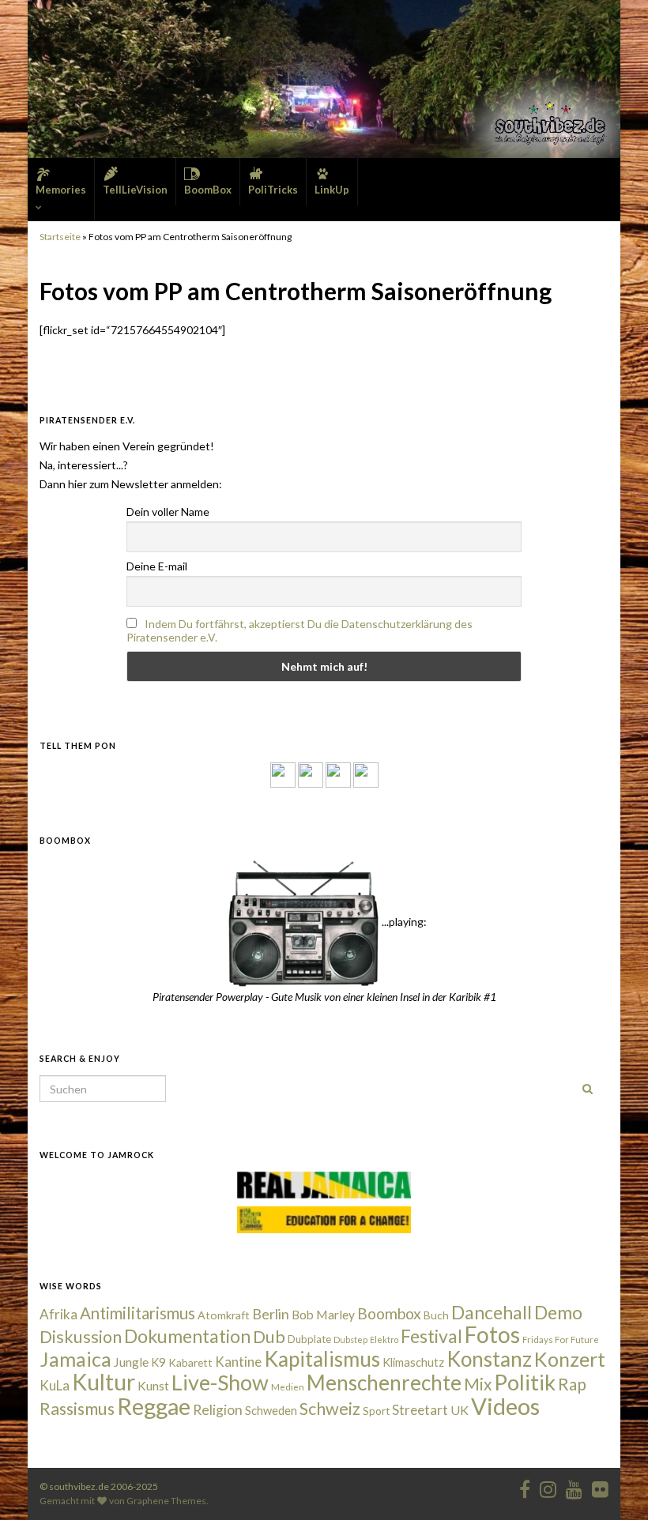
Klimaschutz (413, 1362)
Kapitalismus (322, 1358)
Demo (558, 1312)
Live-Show (220, 1382)
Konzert (569, 1359)
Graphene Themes (166, 1501)
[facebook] (524, 1486)
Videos (505, 1406)
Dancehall (491, 1312)
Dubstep (350, 1339)
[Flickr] (366, 774)
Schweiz (330, 1408)
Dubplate (309, 1339)
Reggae (153, 1406)
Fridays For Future (560, 1339)
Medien (287, 1387)
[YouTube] (338, 774)
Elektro (384, 1339)
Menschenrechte (384, 1382)
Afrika (58, 1314)
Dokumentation (187, 1336)
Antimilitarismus (137, 1313)
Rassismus (77, 1408)
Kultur (103, 1381)
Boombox (389, 1313)
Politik (525, 1382)
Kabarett (190, 1362)
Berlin (270, 1313)
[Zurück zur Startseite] (324, 79)
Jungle (131, 1362)
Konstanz (489, 1358)
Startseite (60, 237)
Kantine (238, 1361)
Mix (478, 1384)
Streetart (420, 1409)
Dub (269, 1336)
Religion (218, 1409)
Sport (376, 1411)
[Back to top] (612, 1484)
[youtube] (574, 1486)
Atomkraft (224, 1315)
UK (459, 1409)
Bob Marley (323, 1314)
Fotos (492, 1334)
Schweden (271, 1410)
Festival (431, 1336)
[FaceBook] (283, 774)
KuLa (55, 1385)
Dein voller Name (167, 511)
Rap (572, 1384)
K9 (158, 1362)
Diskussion (81, 1336)
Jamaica (75, 1359)
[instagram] (310, 774)
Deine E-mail (156, 566)
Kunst (153, 1386)
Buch (436, 1315)
